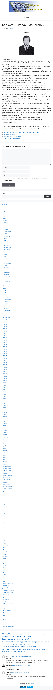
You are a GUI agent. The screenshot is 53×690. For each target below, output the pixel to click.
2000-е (4, 574)
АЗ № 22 (5, 331)
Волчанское (6, 234)
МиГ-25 (29, 642)
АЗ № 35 (5, 342)
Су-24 (3, 644)
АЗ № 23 (5, 333)
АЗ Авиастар (6, 427)
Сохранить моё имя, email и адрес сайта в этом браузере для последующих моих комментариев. (27, 179)
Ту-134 (16, 644)
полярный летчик (40, 649)
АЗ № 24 (5, 335)
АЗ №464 (5, 410)
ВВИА (4, 207)
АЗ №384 (5, 396)
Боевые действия (7, 579)
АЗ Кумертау (7, 132)
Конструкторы (6, 594)
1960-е (4, 567)
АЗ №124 (5, 366)
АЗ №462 (5, 409)
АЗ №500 (5, 423)
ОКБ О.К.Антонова (7, 482)
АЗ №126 (5, 369)
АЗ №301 (5, 392)
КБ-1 (4, 443)
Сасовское (6, 260)
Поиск (4, 193)
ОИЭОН (4, 464)
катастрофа (29, 646)
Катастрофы (5, 554)
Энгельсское (7, 281)
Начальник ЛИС (39, 643)
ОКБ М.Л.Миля (6, 477)
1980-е (4, 570)
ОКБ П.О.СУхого (6, 484)
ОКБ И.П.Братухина (7, 475)
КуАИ (4, 215)
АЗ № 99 (5, 362)
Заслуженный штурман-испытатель (12, 641)
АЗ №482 (5, 418)
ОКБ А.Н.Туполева (7, 468)
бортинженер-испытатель (40, 644)
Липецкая (6, 301)
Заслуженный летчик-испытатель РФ (16, 639)
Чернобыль (21, 644)
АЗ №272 (5, 383)
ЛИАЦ (4, 445)
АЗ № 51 (5, 349)
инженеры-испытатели (8, 592)
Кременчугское (7, 247)
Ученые (4, 601)
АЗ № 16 (5, 324)
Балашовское (7, 225)
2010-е (4, 576)
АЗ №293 (5, 391)
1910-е (4, 558)
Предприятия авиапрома (7, 583)
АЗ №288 (5, 385)
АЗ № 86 (5, 358)
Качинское (6, 240)
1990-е (4, 572)
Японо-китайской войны (8, 626)
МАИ (4, 216)
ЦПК (4, 286)
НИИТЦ (4, 459)
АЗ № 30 (5, 339)
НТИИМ (4, 463)
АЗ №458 (5, 407)
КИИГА (4, 213)
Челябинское (7, 276)
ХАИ (4, 283)
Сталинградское (7, 263)
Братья (4, 315)
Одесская (6, 304)
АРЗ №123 (5, 430)
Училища (5, 220)
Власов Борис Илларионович (12, 136)
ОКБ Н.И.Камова (6, 479)
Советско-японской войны (9, 622)
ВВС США (5, 434)
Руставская (6, 308)
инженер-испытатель (20, 646)
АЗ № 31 (5, 340)
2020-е (4, 578)
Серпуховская (7, 310)
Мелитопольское (8, 251)
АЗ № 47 (5, 348)
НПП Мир (5, 461)
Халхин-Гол (5, 624)
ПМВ (4, 615)
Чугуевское (6, 279)
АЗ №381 (5, 394)
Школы (4, 290)
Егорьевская (6, 295)
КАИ (4, 209)
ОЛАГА (4, 218)
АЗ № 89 (5, 360)
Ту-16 (9, 644)
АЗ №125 (5, 367)
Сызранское (6, 265)
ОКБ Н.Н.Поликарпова (8, 481)
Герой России (9, 634)
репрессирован (6, 651)
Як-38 (28, 644)
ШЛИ (37, 132)
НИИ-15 (5, 452)
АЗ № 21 (5, 330)
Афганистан (5, 606)
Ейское (5, 238)
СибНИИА (5, 543)
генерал (5, 646)
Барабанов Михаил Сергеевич (20, 672)
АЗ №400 (5, 400)
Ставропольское (7, 261)
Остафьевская (7, 306)
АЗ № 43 (5, 346)
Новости (4, 581)
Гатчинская (6, 294)
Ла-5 (48, 641)
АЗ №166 (5, 378)
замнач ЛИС (11, 646)
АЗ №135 (5, 371)
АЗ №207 (5, 382)
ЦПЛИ (4, 288)
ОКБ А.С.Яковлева (7, 470)
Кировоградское (7, 242)
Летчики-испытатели (29, 132)
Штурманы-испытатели (8, 603)
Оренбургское (7, 256)
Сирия (4, 619)
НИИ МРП (5, 454)
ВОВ (4, 608)
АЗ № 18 (5, 326)
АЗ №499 (5, 421)
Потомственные (6, 317)
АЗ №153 (5, 373)
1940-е (4, 563)
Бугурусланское (16, 132)
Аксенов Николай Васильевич (21, 665)
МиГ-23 (25, 642)
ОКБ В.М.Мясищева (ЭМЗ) (9, 472)
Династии (4, 313)
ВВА (4, 206)
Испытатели (5, 319)
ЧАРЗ (4, 549)
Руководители (6, 599)
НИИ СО (5, 455)
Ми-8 (8, 642)
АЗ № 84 (5, 357)
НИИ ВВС (5, 450)
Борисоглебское (7, 231)
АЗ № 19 (5, 328)
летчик (34, 646)
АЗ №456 (5, 405)
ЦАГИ (4, 547)
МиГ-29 (33, 642)
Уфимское (6, 270)
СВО (4, 617)
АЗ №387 (5, 398)
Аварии (4, 552)
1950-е (4, 565)
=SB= (32, 683)
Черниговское (7, 277)
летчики (5, 596)
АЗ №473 (5, 414)
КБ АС (4, 441)
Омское (5, 254)
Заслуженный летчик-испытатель (16, 636)
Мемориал (4, 556)
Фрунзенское (7, 272)
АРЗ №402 (5, 432)
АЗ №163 (5, 376)
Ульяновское (7, 269)
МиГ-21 (21, 643)
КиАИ (4, 211)
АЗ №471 (5, 412)
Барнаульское (7, 227)
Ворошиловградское (8, 236)
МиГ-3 (11, 642)
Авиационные (6, 585)
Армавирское (7, 224)
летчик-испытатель (9, 134)
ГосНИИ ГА (5, 437)
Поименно (5, 491)
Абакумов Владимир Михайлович (21, 656)
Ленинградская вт (8, 299)
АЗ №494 (5, 419)
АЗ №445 (5, 403)
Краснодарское (7, 243)
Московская (6, 303)
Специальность (5, 588)
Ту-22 (12, 644)
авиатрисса (32, 644)
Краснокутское (7, 245)
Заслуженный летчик (40, 634)
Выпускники (4, 204)
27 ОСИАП (5, 321)
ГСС (4, 439)
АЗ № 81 (5, 353)
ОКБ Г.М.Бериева (7, 473)
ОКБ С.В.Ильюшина (7, 488)
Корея (4, 613)
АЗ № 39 (5, 344)
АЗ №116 (5, 364)
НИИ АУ (4, 448)
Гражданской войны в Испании (10, 612)
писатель (33, 649)
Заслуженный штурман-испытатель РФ (33, 641)
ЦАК (4, 285)
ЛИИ (4, 446)
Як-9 (25, 644)
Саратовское (7, 258)
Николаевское (7, 252)
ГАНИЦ (4, 436)
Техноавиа (5, 545)
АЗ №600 (5, 425)
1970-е (4, 569)
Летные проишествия (7, 551)
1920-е (4, 560)
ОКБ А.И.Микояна (7, 466)
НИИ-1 (4, 457)
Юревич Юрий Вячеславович (12, 138)
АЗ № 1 (4, 322)
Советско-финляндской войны (10, 621)
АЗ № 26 (5, 337)
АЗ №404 (5, 401)
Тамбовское (6, 267)
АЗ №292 (5, 389)
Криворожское (7, 249)
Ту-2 (7, 644)
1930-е (4, 561)
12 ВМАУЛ (6, 222)
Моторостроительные (8, 587)
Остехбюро (5, 489)
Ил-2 (46, 641)
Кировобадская (7, 297)
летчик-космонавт (26, 649)
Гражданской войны (7, 610)
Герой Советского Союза (25, 634)
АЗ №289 (5, 387)
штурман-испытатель (18, 651)
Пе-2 (46, 642)
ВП (3, 634)
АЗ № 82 (5, 355)
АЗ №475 (5, 416)
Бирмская (6, 292)
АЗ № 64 (5, 351)
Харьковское (7, 274)
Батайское (6, 229)
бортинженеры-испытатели (9, 590)
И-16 (43, 641)
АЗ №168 (5, 380)
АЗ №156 (5, 375)
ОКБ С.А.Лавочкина (7, 486)
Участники (4, 604)
